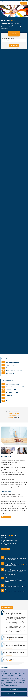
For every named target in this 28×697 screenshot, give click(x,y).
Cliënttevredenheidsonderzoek (14, 370)
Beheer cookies (14, 689)
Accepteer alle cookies (14, 693)
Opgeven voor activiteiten (13, 392)
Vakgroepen (9, 395)
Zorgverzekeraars (10, 368)
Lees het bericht (9, 639)
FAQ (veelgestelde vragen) (13, 362)
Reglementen (9, 398)
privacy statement (12, 685)
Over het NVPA (10, 365)
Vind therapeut (14, 45)
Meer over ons (5, 517)
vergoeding (21, 564)
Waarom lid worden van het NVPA (15, 387)
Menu (23, 3)
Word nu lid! (5, 549)
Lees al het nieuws (7, 607)
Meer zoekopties (14, 48)
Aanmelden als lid (11, 389)
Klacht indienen (10, 373)
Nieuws (8, 400)
